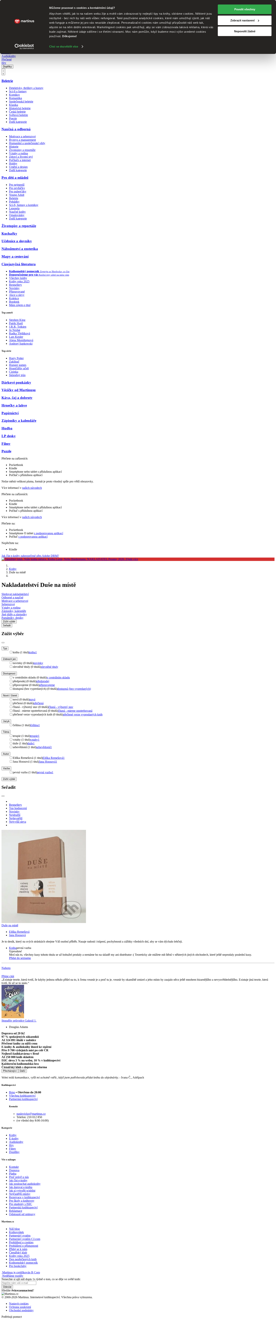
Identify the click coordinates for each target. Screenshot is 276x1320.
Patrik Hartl (16, 323)
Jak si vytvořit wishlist (22, 1190)
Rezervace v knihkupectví (24, 1197)
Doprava (14, 1170)
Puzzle (6, 451)
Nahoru (6, 968)
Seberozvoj (8, 604)
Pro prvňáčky (17, 188)
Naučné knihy (17, 211)
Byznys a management (22, 139)
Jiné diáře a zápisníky (14, 614)
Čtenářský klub (18, 1252)
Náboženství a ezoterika (20, 249)
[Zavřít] (3, 642)
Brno (12, 1092)
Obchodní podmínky (21, 1310)
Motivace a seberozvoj (22, 136)
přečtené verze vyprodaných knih (83, 714)
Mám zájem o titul (19, 305)
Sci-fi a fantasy (18, 91)
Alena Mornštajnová (21, 340)
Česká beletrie (17, 111)
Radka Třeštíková (19, 333)
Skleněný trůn (17, 375)
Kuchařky (9, 233)
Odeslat (7, 1286)
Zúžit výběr (9, 779)
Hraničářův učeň (19, 368)
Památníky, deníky (12, 617)
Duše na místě (10, 925)
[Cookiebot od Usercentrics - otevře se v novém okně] (24, 46)
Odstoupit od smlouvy (22, 1214)
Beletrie (7, 81)
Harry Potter (16, 358)
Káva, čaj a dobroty (17, 398)
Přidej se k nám (18, 1249)
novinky (38, 663)
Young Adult (16, 194)
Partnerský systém (19, 1235)
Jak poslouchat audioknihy (25, 1183)
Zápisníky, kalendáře (14, 611)
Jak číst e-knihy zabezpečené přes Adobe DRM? (30, 555)
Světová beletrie (18, 115)
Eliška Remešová (54, 757)
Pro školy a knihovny (21, 1200)
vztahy (34, 739)
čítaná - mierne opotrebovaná (75, 710)
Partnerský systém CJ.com (24, 1239)
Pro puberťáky (17, 191)
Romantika (15, 98)
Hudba (7, 428)
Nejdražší (14, 815)
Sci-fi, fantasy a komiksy (23, 205)
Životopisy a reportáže (22, 150)
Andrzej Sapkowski (20, 343)
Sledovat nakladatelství (15, 594)
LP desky (9, 436)
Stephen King (17, 320)
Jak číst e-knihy (18, 1180)
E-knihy (14, 1138)
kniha (33, 652)
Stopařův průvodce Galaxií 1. (19, 1020)
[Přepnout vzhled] (3, 72)
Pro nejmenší (16, 184)
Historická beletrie (20, 108)
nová (32, 699)
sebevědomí (44, 747)
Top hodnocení (18, 808)
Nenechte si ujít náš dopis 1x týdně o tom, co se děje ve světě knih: (41, 1279)
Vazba (6, 768)
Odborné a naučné (12, 597)
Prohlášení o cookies (21, 1242)
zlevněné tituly (49, 666)
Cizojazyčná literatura (19, 264)
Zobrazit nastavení (242, 20)
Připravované (17, 291)
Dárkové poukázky (16, 382)
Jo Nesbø (14, 330)
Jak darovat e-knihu (20, 1187)
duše (31, 743)
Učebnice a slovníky (17, 241)
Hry (4, 62)
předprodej (42, 681)
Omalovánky (16, 215)
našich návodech (32, 487)
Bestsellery (15, 284)
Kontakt (14, 1166)
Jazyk (6, 721)
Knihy (13, 569)
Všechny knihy (18, 278)
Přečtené (7, 59)
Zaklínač (14, 361)
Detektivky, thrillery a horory (26, 88)
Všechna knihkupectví (22, 1095)
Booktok (14, 301)
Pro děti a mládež (15, 178)
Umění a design (18, 166)
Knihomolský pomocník (23, 1262)
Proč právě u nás (19, 1177)
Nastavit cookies (19, 1303)
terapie (34, 735)
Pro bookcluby (17, 1266)
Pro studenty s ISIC (20, 1204)
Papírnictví (10, 413)
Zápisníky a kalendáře (19, 421)
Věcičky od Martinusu (19, 390)
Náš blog (14, 1228)
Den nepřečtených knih (23, 1259)
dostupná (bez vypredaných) (74, 688)
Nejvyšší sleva (17, 821)
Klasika (13, 104)
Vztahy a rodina (18, 153)
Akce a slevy (16, 295)
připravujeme (47, 685)
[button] (141, 951)
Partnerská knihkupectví (23, 1099)
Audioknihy (9, 56)
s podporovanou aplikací (48, 533)
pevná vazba (45, 772)
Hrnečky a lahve (14, 405)
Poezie (13, 118)
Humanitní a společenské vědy (27, 143)
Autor (6, 753)
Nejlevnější (15, 818)
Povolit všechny (244, 9)
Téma (6, 732)
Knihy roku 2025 (19, 281)
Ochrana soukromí (20, 1307)
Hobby (13, 163)
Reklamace (15, 1210)
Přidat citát (8, 976)
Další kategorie (18, 121)
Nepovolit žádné (244, 31)
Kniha (12, 947)
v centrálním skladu (58, 677)
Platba (12, 1173)
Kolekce (14, 298)
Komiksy (14, 94)
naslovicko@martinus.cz (31, 1113)
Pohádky (14, 201)
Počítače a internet (20, 160)
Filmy (6, 444)
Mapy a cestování (15, 256)
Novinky (14, 288)
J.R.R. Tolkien (17, 326)
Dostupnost (9, 673)
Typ (5, 648)
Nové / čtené (10, 695)
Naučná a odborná (16, 129)
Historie (13, 146)
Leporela (14, 208)
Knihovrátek (16, 1232)
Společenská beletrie (21, 101)
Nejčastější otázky (19, 1193)
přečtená (39, 703)
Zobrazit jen (9, 659)
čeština (35, 725)
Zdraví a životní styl (21, 156)
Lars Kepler (16, 336)
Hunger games (17, 365)
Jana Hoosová (48, 761)
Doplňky (7, 66)
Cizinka (13, 371)
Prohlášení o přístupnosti (23, 1245)
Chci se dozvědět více (63, 46)
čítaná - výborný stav (60, 707)
